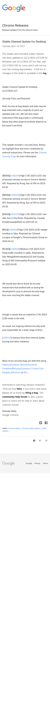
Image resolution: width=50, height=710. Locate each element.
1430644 (14, 249)
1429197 (14, 176)
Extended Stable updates (31, 428)
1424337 (14, 214)
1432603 (12, 230)
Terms (45, 463)
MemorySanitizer (28, 365)
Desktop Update (14, 428)
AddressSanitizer (10, 365)
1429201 (14, 195)
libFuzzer (15, 372)
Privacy (38, 463)
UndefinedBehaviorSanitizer (16, 368)
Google (29, 463)
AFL (25, 372)
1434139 (7, 338)
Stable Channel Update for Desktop (24, 41)
